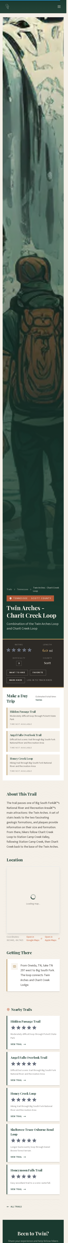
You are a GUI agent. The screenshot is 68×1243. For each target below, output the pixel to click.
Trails (9, 589)
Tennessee (22, 589)
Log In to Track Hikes (39, 680)
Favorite (38, 672)
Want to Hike (17, 672)
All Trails (16, 1206)
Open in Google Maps (32, 938)
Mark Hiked (15, 680)
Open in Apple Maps (50, 938)
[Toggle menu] (59, 6)
